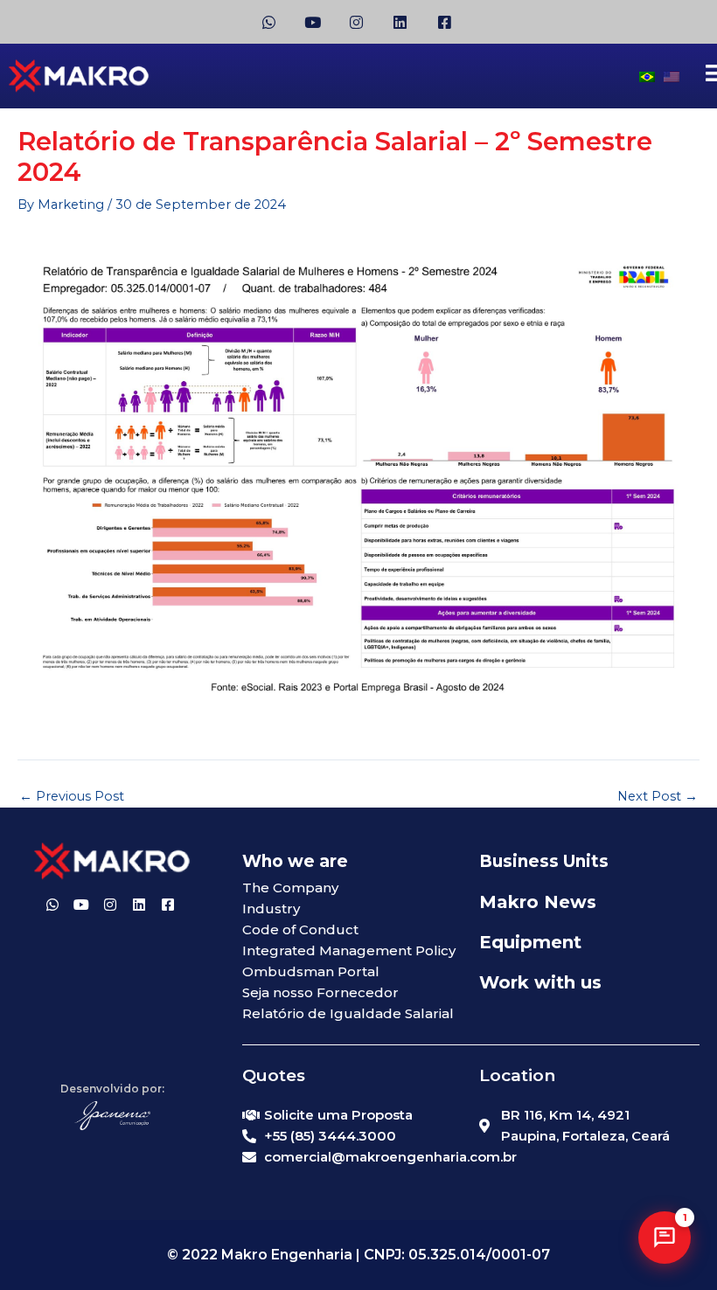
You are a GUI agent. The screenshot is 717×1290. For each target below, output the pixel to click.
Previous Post (71, 796)
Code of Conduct (300, 929)
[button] (664, 1237)
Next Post (657, 796)
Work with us (540, 982)
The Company (290, 887)
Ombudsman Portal (310, 971)
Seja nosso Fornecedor (320, 992)
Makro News (537, 901)
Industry (271, 908)
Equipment (530, 942)
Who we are (295, 861)
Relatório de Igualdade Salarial (348, 1013)
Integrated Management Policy (349, 950)
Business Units (544, 861)
